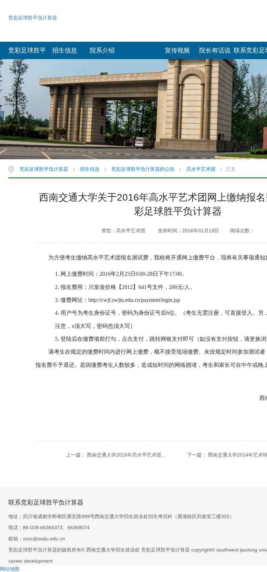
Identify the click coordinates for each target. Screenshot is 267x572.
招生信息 (64, 50)
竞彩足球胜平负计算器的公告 (143, 168)
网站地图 (9, 568)
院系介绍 (102, 50)
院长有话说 (214, 50)
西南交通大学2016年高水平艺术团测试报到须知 (139, 455)
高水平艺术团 (201, 168)
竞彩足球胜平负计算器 (32, 17)
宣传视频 (177, 50)
